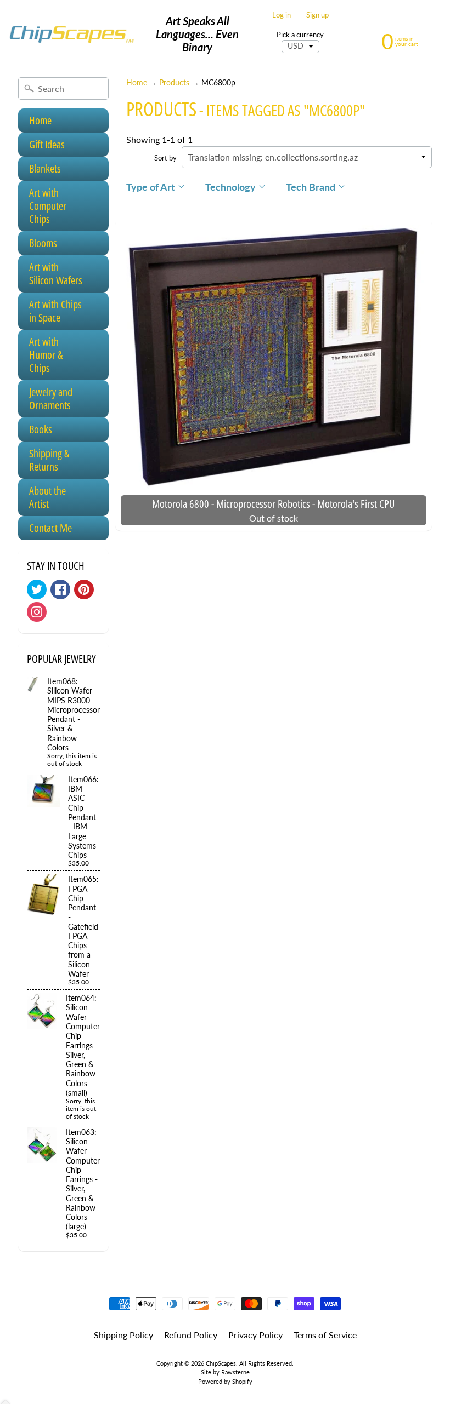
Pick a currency (300, 35)
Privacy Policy (255, 1334)
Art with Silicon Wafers (55, 274)
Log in (281, 15)
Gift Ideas (47, 144)
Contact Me (50, 527)
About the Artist (47, 497)
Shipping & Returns (49, 460)
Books (40, 429)
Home (40, 120)
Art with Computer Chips (47, 205)
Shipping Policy (123, 1334)
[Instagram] (37, 612)
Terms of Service (325, 1334)
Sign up (317, 15)
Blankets (45, 168)
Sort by (165, 157)
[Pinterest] (84, 589)
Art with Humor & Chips (46, 354)
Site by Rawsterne (225, 1372)
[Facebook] (60, 589)
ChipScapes (221, 1363)
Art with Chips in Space (55, 311)
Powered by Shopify (225, 1381)
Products (174, 82)
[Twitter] (37, 589)
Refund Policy (190, 1334)
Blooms (43, 243)
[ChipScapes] (71, 34)
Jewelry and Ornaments (50, 398)
